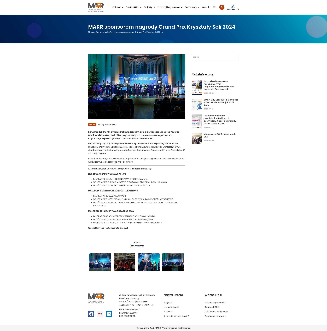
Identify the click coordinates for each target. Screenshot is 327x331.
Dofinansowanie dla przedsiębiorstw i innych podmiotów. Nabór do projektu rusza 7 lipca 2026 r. (220, 119)
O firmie (116, 7)
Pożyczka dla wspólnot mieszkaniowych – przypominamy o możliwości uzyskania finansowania (219, 85)
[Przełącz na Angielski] (214, 7)
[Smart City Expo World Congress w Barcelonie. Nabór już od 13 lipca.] (197, 105)
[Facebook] (91, 314)
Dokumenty (191, 7)
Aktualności (107, 32)
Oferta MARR (132, 7)
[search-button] (221, 7)
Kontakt (206, 7)
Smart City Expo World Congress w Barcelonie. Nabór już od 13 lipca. (221, 102)
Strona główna (94, 32)
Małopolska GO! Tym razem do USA (220, 135)
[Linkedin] (109, 314)
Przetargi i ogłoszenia (168, 7)
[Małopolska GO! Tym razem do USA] (197, 138)
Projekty (148, 7)
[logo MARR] (96, 7)
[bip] (100, 314)
